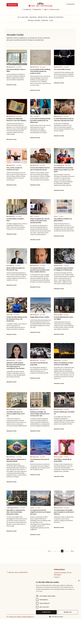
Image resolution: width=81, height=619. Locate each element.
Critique (61, 216)
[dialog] (57, 599)
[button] (57, 617)
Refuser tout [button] (68, 612)
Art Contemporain (59, 165)
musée (32, 508)
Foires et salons (58, 314)
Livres (55, 216)
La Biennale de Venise (12, 508)
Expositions (57, 360)
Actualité (18, 67)
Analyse (66, 314)
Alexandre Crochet (11, 85)
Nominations (10, 265)
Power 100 (9, 314)
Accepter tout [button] (46, 612)
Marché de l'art (11, 67)
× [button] (79, 580)
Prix (31, 116)
